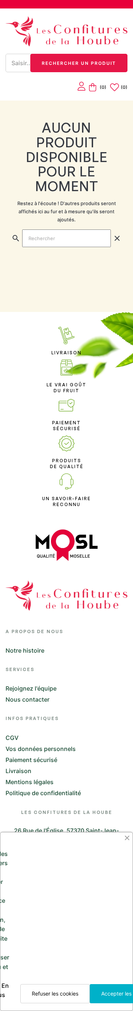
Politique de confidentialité (43, 793)
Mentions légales (30, 782)
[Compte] (81, 87)
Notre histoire (25, 650)
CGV (12, 737)
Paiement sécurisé (31, 759)
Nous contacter (28, 699)
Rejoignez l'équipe (31, 688)
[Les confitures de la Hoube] (66, 31)
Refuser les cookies (55, 993)
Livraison (18, 771)
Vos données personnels (41, 748)
